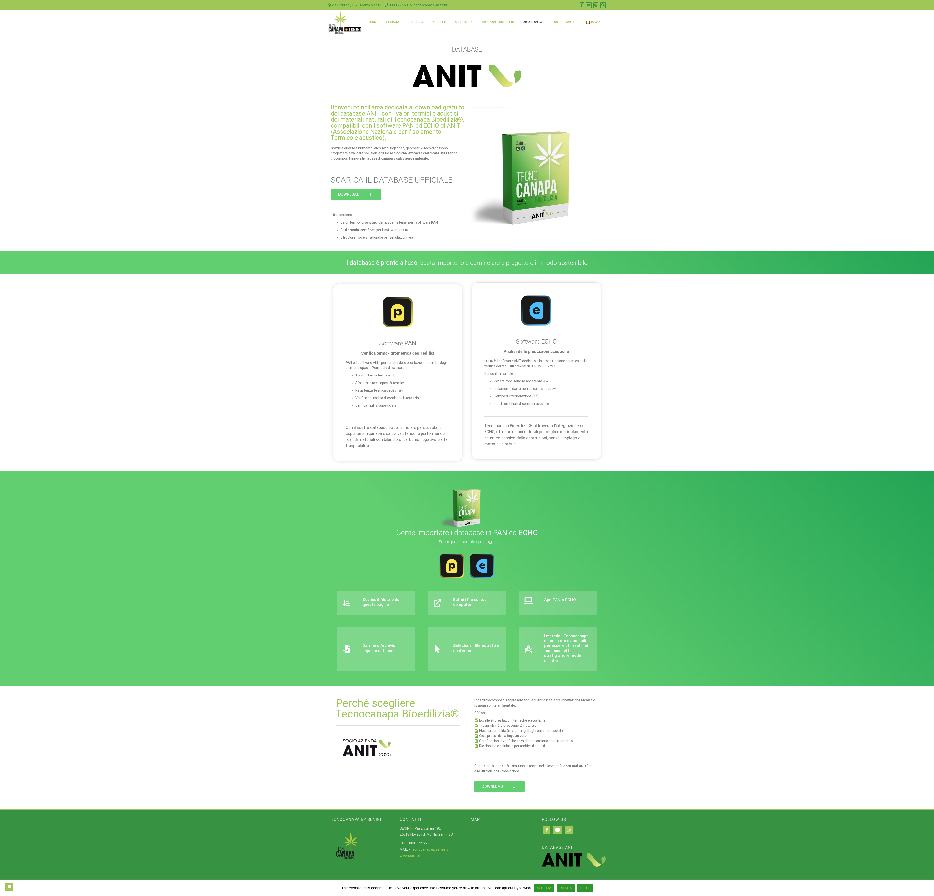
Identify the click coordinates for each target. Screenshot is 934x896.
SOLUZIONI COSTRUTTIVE (499, 22)
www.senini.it (410, 855)
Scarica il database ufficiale (392, 180)
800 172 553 (398, 5)
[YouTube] (557, 830)
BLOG (554, 22)
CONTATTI (572, 22)
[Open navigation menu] (9, 887)
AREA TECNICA (532, 22)
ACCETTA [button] (544, 888)
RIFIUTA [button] (566, 888)
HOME (374, 22)
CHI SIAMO (392, 22)
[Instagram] (569, 830)
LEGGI (585, 888)
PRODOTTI (439, 22)
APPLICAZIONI (464, 22)
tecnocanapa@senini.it (431, 5)
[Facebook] (546, 830)
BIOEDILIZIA (415, 22)
